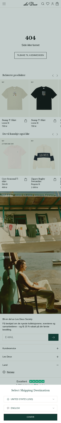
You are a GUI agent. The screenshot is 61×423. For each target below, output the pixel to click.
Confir (30, 417)
